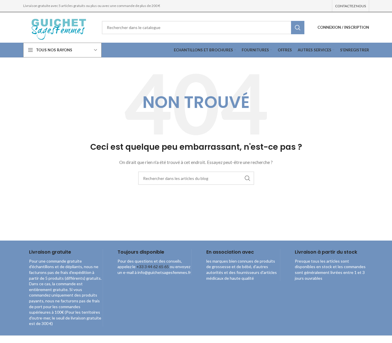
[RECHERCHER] (297, 27)
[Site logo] (58, 26)
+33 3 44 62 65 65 (152, 266)
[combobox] (203, 27)
